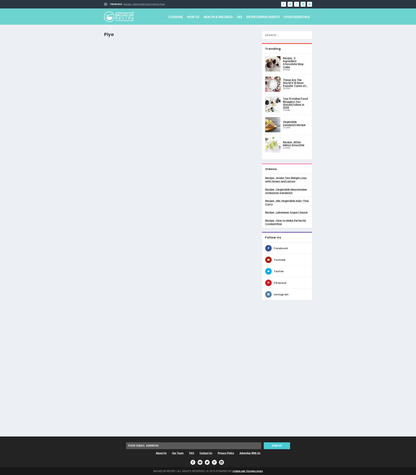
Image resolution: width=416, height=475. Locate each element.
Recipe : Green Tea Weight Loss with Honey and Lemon (286, 179)
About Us (161, 453)
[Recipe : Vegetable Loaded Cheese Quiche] (155, 71)
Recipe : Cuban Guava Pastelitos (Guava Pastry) (146, 419)
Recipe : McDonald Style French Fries (144, 4)
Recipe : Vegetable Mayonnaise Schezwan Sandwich (286, 191)
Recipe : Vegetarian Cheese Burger (135, 341)
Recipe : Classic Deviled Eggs (130, 185)
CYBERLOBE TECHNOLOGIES (248, 471)
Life (239, 17)
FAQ (191, 453)
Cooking (175, 17)
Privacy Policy (226, 453)
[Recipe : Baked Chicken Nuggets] (155, 227)
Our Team (178, 453)
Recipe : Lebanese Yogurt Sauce (286, 212)
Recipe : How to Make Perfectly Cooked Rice (285, 222)
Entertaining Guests (263, 17)
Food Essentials (297, 17)
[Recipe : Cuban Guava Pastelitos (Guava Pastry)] (155, 382)
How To (193, 17)
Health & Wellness (218, 17)
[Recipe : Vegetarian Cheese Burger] (155, 304)
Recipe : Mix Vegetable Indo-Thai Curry (287, 202)
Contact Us (206, 453)
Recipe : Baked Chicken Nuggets (133, 263)
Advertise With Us (250, 453)
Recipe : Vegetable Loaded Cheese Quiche (141, 107)
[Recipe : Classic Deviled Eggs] (155, 149)
